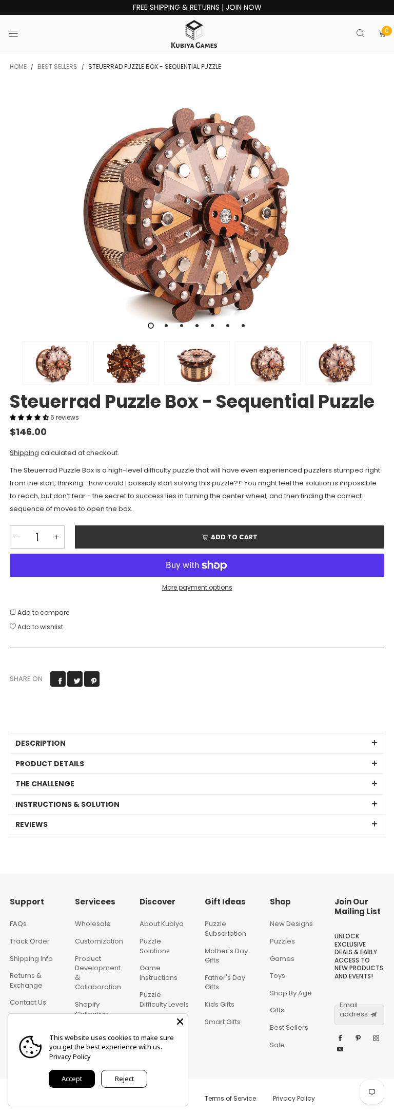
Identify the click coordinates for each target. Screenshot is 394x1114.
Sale (277, 1045)
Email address (354, 1009)
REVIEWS (31, 824)
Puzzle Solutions (155, 946)
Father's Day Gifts (225, 982)
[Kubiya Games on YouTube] (340, 1049)
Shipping (24, 453)
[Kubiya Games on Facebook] (340, 1038)
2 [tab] (166, 325)
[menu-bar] (20, 34)
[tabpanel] (197, 211)
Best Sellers (289, 1027)
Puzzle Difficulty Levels (164, 999)
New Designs (291, 924)
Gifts (277, 1010)
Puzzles (282, 941)
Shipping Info (31, 959)
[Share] (58, 679)
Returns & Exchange (26, 980)
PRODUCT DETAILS (49, 764)
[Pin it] (92, 679)
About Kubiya (162, 924)
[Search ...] (360, 34)
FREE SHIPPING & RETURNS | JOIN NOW (197, 7)
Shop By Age (291, 993)
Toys (277, 975)
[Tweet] (75, 679)
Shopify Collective (91, 1009)
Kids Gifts (219, 1004)
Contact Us (28, 1002)
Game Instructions (159, 973)
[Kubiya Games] (194, 34)
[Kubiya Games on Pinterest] (358, 1038)
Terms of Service (230, 1098)
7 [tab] (243, 325)
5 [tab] (212, 325)
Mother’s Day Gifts (226, 956)
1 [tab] (151, 325)
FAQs (18, 924)
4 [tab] (197, 325)
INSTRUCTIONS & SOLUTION (67, 804)
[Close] (180, 1021)
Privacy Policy (294, 1098)
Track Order (30, 941)
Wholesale (93, 924)
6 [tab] (228, 325)
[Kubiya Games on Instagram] (376, 1038)
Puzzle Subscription (225, 928)
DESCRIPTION (40, 743)
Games (282, 959)
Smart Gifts (223, 1022)
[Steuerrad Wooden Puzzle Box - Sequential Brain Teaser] (197, 211)
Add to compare (42, 612)
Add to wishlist (39, 626)
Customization (99, 941)
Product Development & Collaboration (98, 973)
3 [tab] (181, 325)
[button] (15, 362)
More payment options (197, 587)
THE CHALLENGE (44, 784)
